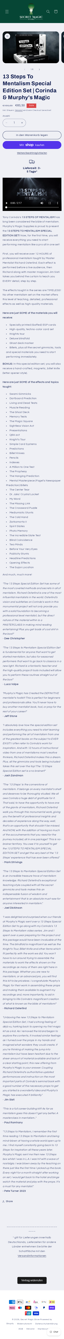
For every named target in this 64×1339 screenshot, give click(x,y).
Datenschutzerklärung (46, 1324)
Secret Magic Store (30, 1319)
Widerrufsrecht (24, 1324)
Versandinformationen (32, 1255)
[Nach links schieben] (24, 69)
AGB (21, 1329)
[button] (7, 11)
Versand (19, 110)
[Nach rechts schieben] (39, 69)
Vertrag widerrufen (32, 1280)
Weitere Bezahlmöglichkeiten (32, 153)
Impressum (43, 1329)
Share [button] (9, 1201)
